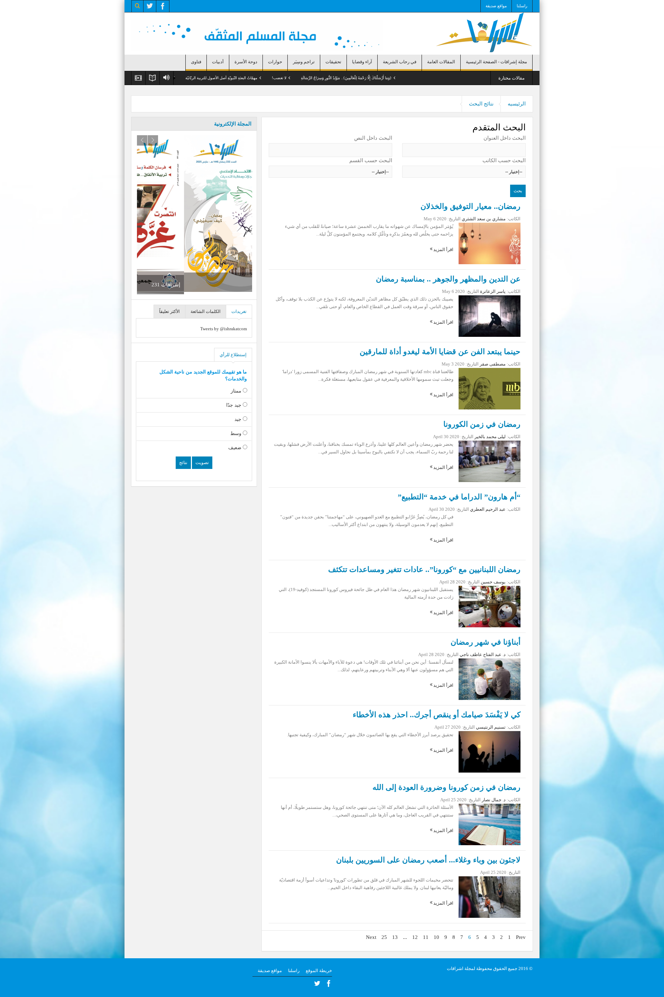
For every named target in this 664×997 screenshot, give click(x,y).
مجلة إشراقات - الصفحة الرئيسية (496, 61)
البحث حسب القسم (370, 160)
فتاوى (196, 61)
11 (425, 937)
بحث (518, 190)
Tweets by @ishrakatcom (223, 328)
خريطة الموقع (319, 970)
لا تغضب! (331, 78)
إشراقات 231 (234, 284)
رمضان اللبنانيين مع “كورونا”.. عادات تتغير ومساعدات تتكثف (424, 569)
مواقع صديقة (496, 5)
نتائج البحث (481, 104)
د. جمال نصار (494, 799)
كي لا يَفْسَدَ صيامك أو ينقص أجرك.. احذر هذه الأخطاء (436, 714)
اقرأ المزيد (442, 249)
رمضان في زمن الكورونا (481, 424)
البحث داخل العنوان (504, 138)
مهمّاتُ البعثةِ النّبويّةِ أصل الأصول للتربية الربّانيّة (274, 78)
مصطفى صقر (493, 364)
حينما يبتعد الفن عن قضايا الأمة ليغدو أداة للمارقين (440, 351)
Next (371, 937)
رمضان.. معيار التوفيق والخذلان (470, 206)
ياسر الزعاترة (493, 291)
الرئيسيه (517, 104)
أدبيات (218, 61)
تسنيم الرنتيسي (491, 727)
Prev (521, 937)
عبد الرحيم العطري (488, 509)
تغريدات (239, 311)
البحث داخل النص (373, 138)
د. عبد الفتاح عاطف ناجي (483, 654)
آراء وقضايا (362, 61)
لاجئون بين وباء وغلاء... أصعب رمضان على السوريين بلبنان (428, 860)
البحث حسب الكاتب (504, 160)
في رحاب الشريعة (399, 61)
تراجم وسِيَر (304, 61)
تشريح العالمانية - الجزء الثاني (200, 78)
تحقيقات (333, 61)
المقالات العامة (441, 61)
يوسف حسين (493, 581)
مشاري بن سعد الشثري (484, 218)
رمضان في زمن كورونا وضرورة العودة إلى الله (446, 787)
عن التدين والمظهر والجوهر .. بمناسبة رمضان (448, 279)
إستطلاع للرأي (233, 354)
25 (384, 937)
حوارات (275, 61)
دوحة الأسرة (245, 61)
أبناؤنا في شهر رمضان (485, 642)
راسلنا (522, 5)
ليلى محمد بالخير (490, 436)
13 (395, 937)
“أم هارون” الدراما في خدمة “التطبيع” (459, 496)
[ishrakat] (484, 31)
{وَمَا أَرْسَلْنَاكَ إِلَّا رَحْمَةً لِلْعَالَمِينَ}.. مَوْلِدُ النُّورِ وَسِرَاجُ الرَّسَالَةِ (398, 78)
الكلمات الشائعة (206, 311)
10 (436, 937)
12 (415, 937)
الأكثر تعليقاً (169, 311)
